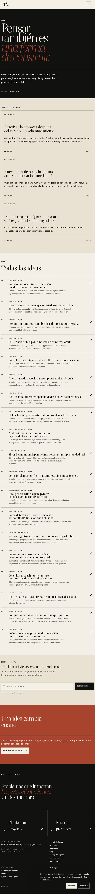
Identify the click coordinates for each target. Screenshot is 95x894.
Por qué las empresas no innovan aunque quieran (38, 615)
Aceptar (71, 886)
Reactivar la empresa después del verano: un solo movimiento (29, 129)
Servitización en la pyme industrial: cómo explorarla (40, 342)
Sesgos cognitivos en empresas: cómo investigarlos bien (42, 536)
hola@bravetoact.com (10, 844)
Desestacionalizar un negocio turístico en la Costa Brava (42, 305)
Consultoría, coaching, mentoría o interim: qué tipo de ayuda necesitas (30, 577)
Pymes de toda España (9, 877)
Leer (88, 151)
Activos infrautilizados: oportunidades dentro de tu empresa (45, 397)
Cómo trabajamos (56, 842)
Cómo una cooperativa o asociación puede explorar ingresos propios (30, 285)
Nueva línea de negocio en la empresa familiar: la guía (41, 378)
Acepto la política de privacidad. (17, 693)
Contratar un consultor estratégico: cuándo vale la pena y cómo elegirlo (30, 556)
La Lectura (53, 845)
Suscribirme (84, 686)
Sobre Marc (53, 848)
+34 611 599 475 (26, 844)
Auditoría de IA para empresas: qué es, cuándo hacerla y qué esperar (30, 435)
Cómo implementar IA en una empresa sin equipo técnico (43, 475)
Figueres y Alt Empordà (9, 870)
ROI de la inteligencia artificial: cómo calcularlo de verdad (43, 415)
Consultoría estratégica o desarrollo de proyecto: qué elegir (44, 360)
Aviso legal (53, 868)
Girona (3, 873)
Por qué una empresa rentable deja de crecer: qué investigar (45, 323)
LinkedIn (37, 844)
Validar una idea (55, 861)
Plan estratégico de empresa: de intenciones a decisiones (43, 597)
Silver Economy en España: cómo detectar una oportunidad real (47, 454)
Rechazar (84, 886)
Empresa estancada (56, 858)
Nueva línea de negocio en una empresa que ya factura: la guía (29, 173)
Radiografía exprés (56, 855)
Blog (51, 851)
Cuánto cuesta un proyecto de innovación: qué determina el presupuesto (34, 634)
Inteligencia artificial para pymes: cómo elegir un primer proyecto (29, 495)
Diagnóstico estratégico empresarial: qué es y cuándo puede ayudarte (32, 218)
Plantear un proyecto (15, 751)
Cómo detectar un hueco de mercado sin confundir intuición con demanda (31, 516)
